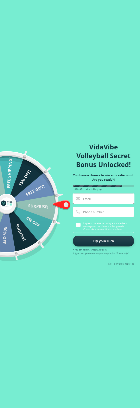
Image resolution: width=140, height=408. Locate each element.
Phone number (93, 212)
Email (87, 198)
